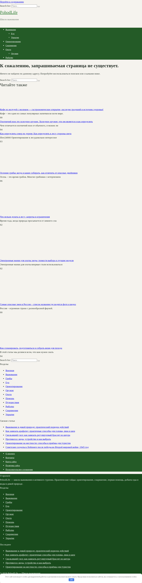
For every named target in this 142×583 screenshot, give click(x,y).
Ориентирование (13, 41)
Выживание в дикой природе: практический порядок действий (37, 427)
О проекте (10, 454)
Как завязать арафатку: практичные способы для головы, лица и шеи (40, 431)
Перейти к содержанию (12, 2)
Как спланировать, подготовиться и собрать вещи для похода (31, 348)
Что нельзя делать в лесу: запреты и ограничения (25, 216)
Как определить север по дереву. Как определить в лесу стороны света (35, 133)
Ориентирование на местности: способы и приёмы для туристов (38, 443)
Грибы (9, 378)
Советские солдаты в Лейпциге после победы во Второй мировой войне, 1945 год (47, 447)
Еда (12, 34)
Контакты (10, 458)
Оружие (14, 53)
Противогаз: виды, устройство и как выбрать (28, 439)
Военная (10, 370)
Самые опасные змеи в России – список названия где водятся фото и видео (38, 304)
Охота (8, 49)
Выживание (11, 30)
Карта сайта (11, 462)
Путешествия (12, 402)
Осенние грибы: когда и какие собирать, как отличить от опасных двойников (39, 173)
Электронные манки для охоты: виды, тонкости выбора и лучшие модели (37, 260)
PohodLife (8, 12)
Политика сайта (13, 465)
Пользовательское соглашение (19, 469)
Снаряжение (11, 45)
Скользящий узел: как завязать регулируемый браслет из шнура (38, 435)
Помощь (10, 398)
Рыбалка (9, 57)
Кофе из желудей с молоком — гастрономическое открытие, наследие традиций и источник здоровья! (51, 109)
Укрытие (15, 37)
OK (71, 580)
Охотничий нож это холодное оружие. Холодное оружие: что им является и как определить (46, 121)
